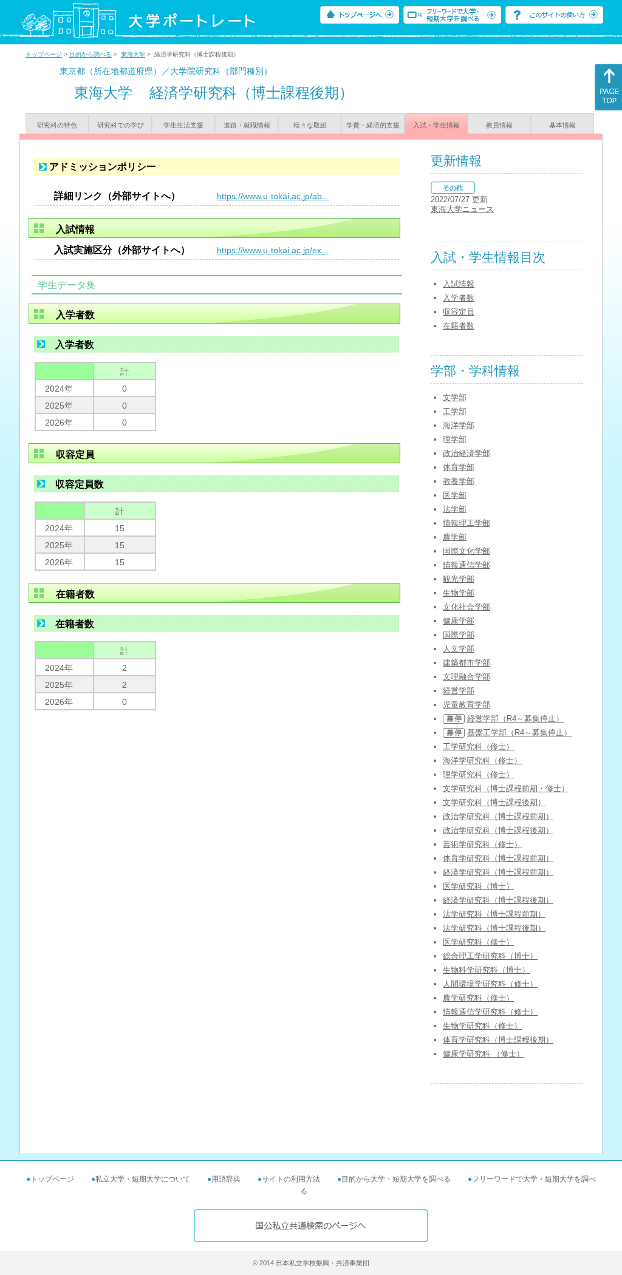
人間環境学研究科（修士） (490, 983)
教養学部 (458, 481)
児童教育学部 (466, 704)
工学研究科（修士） (478, 746)
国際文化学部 (466, 551)
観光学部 (458, 578)
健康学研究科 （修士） (483, 1053)
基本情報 (562, 125)
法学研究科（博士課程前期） (494, 914)
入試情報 (458, 283)
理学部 (454, 439)
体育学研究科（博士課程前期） (498, 858)
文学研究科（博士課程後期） (494, 802)
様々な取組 (310, 125)
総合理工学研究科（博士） (490, 955)
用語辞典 (226, 1179)
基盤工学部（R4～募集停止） (519, 732)
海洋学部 (458, 425)
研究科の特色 (57, 125)
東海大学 (133, 54)
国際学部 (458, 634)
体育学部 (458, 467)
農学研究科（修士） (478, 997)
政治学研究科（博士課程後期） (498, 830)
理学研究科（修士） (478, 774)
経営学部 (458, 690)
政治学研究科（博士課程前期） (498, 816)
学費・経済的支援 (373, 125)
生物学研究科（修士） (482, 1025)
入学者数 (458, 297)
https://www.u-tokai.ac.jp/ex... (273, 250)
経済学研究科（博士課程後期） (498, 900)
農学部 (454, 537)
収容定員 (458, 311)
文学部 (454, 397)
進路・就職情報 (247, 125)
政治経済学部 (466, 453)
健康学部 (458, 620)
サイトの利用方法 (291, 1179)
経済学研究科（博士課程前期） (498, 872)
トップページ (44, 54)
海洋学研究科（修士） (482, 760)
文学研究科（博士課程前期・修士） (506, 788)
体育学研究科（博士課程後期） (498, 1039)
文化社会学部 (466, 606)
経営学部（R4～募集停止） (515, 718)
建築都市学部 (466, 662)
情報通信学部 (466, 565)
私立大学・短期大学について (142, 1179)
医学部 (454, 495)
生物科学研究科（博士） (486, 969)
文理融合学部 (466, 676)
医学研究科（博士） (478, 886)
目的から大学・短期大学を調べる (396, 1179)
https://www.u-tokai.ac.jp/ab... (273, 196)
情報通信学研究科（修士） (490, 1011)
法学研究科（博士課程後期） (494, 928)
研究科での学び (120, 125)
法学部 (454, 509)
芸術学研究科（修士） (482, 844)
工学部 (454, 411)
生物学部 (458, 592)
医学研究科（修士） (478, 942)
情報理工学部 (466, 523)
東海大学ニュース (462, 209)
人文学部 (458, 648)
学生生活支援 (183, 125)
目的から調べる (90, 54)
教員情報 (499, 125)
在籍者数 (458, 325)
